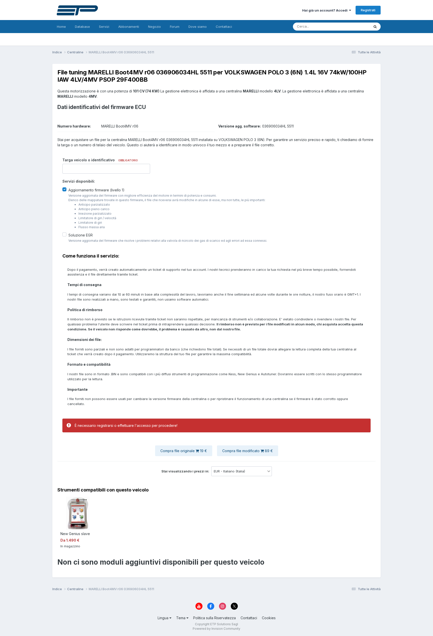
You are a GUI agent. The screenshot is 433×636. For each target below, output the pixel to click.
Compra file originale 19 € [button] (183, 451)
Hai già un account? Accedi (325, 10)
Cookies (269, 618)
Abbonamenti (128, 27)
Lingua (163, 618)
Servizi (104, 27)
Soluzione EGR (80, 235)
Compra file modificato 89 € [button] (247, 451)
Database (82, 27)
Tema (181, 618)
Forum (174, 27)
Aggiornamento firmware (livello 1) (96, 190)
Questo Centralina (349, 26)
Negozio (154, 27)
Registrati (368, 10)
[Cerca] (375, 27)
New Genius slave (75, 534)
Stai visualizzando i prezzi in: (185, 471)
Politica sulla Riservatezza (214, 618)
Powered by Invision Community (216, 628)
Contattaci (224, 27)
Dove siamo (197, 27)
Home (61, 27)
